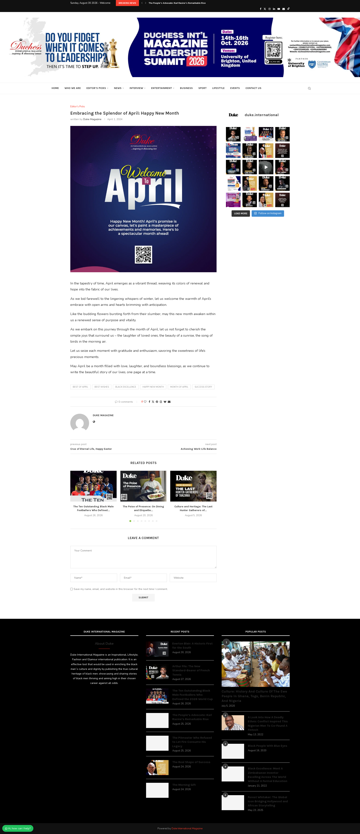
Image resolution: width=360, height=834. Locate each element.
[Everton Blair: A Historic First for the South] (157, 649)
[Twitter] (265, 9)
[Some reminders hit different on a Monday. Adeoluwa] (249, 183)
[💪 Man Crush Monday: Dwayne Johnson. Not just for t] (266, 200)
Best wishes (101, 387)
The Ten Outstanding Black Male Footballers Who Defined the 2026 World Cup (192, 695)
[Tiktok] (288, 9)
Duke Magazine (92, 119)
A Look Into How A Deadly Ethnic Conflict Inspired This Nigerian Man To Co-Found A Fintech (268, 723)
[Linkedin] (274, 9)
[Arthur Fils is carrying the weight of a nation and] (233, 134)
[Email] (283, 9)
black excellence (125, 387)
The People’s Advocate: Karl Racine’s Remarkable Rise (177, 3)
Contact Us (253, 88)
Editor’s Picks (96, 88)
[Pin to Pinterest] (157, 402)
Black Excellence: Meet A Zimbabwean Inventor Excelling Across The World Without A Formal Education (267, 775)
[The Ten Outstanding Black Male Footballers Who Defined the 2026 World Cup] (93, 486)
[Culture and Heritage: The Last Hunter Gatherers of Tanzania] (193, 486)
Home (55, 88)
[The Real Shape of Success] (157, 767)
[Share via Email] (169, 402)
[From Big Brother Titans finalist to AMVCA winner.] (233, 167)
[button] (141, 3)
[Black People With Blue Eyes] (233, 751)
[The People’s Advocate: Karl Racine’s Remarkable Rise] (157, 720)
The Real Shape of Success (191, 762)
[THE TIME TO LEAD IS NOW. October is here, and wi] (233, 200)
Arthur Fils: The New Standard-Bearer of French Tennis (191, 670)
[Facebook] (260, 9)
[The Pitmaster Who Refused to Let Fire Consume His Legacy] (157, 743)
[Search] (309, 88)
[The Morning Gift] (157, 790)
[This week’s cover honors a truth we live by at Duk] (266, 150)
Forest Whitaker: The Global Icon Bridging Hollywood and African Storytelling (268, 801)
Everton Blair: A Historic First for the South (192, 645)
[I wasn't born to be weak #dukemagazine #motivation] (266, 167)
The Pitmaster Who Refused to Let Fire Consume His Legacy (192, 742)
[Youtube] (279, 9)
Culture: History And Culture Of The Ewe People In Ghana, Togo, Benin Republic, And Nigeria (254, 696)
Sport (202, 88)
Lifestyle (218, 88)
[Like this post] (145, 402)
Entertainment (161, 88)
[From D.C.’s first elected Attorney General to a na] (282, 134)
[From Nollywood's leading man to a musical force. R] (282, 167)
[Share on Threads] (161, 402)
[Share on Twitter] (153, 402)
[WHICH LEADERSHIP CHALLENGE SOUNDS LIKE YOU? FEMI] (249, 134)
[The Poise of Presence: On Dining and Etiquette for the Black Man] (143, 486)
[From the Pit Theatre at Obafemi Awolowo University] (249, 150)
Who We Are (72, 88)
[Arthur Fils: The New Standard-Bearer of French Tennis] (157, 671)
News (118, 88)
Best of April (80, 387)
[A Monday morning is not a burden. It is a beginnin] (282, 150)
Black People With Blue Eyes (267, 746)
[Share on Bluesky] (165, 402)
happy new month (153, 387)
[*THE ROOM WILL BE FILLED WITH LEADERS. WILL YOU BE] (233, 183)
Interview (136, 88)
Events (235, 88)
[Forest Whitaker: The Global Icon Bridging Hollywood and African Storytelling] (233, 802)
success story (203, 387)
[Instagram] (269, 9)
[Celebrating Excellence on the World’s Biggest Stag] (266, 134)
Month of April (179, 387)
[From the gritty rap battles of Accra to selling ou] (282, 183)
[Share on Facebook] (149, 402)
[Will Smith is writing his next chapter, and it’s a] (249, 200)
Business (186, 88)
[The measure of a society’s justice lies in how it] (266, 183)
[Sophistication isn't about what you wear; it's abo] (282, 200)
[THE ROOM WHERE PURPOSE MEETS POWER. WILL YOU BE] (233, 150)
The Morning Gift (184, 785)
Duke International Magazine (187, 828)
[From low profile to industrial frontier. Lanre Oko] (249, 167)
